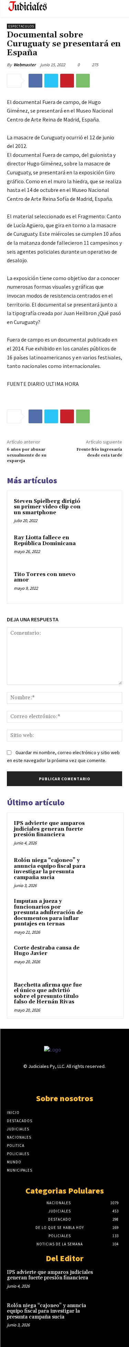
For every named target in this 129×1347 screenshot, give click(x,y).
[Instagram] (52, 1079)
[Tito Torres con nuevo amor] (102, 584)
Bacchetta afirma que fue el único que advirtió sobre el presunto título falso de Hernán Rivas (48, 993)
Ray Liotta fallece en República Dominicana (45, 540)
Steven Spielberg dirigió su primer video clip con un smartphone (47, 507)
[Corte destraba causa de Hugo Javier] (103, 957)
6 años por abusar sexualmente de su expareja (26, 455)
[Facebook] (35, 81)
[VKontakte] (76, 1079)
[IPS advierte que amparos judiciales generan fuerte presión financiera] (103, 832)
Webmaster (24, 65)
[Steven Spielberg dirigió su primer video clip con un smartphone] (102, 510)
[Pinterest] (67, 81)
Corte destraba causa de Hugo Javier (46, 951)
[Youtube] (88, 1079)
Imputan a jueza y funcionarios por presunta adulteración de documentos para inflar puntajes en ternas (48, 912)
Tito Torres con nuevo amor (44, 577)
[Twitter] (51, 81)
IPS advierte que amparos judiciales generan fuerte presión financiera (49, 829)
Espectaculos (21, 26)
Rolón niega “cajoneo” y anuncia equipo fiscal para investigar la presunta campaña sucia (49, 869)
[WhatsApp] (83, 81)
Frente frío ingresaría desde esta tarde (99, 452)
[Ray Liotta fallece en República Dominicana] (102, 547)
